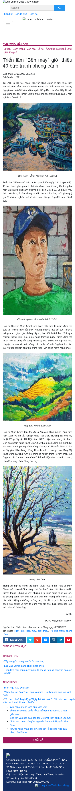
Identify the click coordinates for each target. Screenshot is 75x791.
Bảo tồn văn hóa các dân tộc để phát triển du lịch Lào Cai (40, 718)
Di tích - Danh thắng (14, 49)
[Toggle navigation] (8, 24)
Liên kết (8, 14)
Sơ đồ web (21, 14)
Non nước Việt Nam (15, 43)
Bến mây (31, 630)
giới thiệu (43, 630)
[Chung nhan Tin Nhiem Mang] (52, 785)
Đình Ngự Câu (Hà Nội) (16, 687)
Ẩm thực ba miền (55, 49)
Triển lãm (19, 630)
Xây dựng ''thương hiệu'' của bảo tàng (24, 661)
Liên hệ (34, 14)
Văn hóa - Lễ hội (35, 49)
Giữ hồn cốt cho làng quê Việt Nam (28, 707)
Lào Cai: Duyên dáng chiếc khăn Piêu (24, 665)
